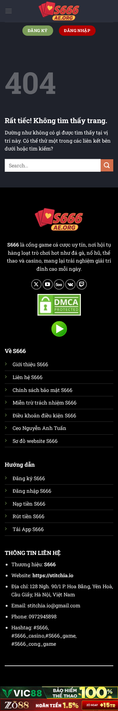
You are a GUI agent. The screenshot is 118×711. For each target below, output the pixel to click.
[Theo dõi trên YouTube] (47, 284)
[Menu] (8, 11)
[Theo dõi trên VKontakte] (70, 284)
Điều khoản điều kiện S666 (44, 415)
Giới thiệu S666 (30, 364)
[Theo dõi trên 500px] (59, 284)
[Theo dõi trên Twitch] (81, 284)
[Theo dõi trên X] (36, 284)
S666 (50, 564)
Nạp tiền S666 (29, 503)
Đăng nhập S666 (32, 490)
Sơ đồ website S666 (35, 440)
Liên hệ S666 (27, 377)
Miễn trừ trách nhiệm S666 (44, 402)
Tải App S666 (28, 529)
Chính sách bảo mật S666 (42, 390)
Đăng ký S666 (29, 478)
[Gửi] (107, 165)
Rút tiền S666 (28, 516)
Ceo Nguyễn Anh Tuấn (39, 428)
